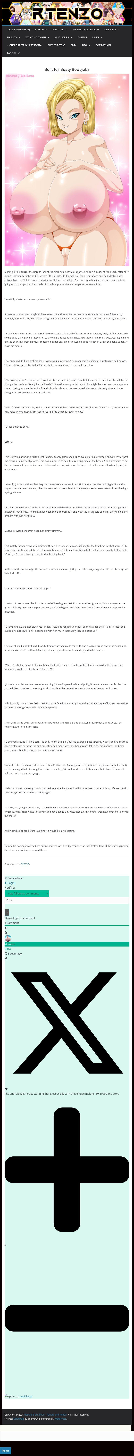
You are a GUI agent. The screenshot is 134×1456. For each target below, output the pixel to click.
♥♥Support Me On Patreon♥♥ (24, 45)
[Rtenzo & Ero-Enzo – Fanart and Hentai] (67, 4)
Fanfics (11, 52)
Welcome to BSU (35, 37)
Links (95, 37)
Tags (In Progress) (18, 29)
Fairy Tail (58, 29)
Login (11, 883)
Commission (103, 45)
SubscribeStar (56, 45)
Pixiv (73, 45)
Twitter (82, 37)
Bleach (39, 29)
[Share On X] (67, 1084)
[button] (45, 29)
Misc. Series (62, 37)
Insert (5, 1451)
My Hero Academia (84, 29)
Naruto (12, 37)
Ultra (8, 949)
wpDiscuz (26, 1396)
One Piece (110, 29)
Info (84, 45)
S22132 (25, 864)
